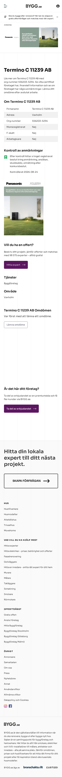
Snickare (8, 594)
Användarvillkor (12, 689)
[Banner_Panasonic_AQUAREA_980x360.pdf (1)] (31, 46)
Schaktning (10, 588)
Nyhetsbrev (10, 678)
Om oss (8, 667)
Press (7, 673)
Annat (7, 684)
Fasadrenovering (12, 556)
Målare (7, 578)
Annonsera (9, 657)
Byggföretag (11, 283)
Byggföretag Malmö (14, 641)
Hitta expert (13, 264)
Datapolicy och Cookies (16, 700)
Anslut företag (11, 620)
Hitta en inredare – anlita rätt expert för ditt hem (28, 567)
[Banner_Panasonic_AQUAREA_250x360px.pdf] (24, 234)
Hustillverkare (11, 509)
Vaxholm (9, 297)
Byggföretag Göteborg (16, 636)
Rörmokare (9, 599)
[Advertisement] (24, 358)
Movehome (10, 530)
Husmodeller (10, 514)
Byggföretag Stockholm (16, 631)
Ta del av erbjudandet (19, 408)
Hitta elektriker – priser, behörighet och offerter (28, 551)
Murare (7, 572)
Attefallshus (10, 519)
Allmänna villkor (12, 694)
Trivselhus (9, 525)
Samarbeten (10, 662)
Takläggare (9, 583)
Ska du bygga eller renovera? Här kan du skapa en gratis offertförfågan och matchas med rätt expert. (31, 17)
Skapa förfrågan (27, 481)
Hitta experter (11, 545)
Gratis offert (10, 614)
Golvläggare (10, 562)
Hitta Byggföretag (13, 625)
